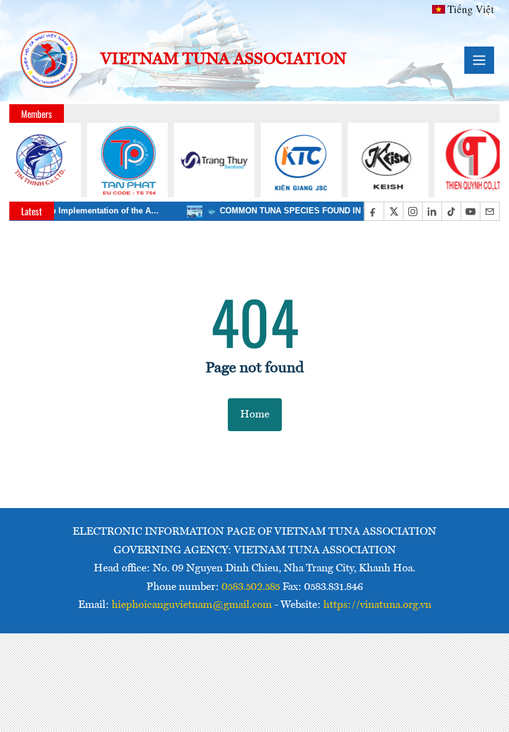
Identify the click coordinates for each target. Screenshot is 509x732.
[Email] (489, 211)
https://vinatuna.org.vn (377, 605)
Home (254, 414)
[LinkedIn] (431, 211)
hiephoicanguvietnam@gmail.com (192, 605)
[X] (393, 211)
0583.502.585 (251, 587)
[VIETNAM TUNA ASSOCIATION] (49, 60)
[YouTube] (470, 211)
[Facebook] (374, 211)
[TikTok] (451, 211)
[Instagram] (412, 211)
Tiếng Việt (471, 9)
